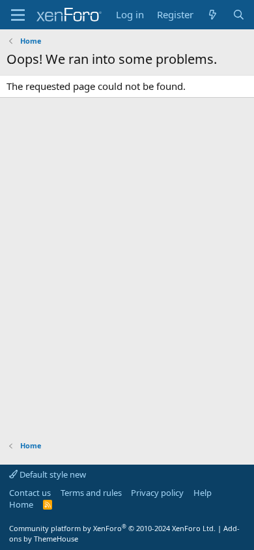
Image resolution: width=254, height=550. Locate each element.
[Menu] (18, 15)
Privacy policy (157, 493)
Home (21, 504)
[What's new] (212, 15)
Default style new (52, 474)
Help (202, 493)
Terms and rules (91, 493)
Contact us (30, 493)
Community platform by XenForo (112, 528)
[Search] (238, 15)
